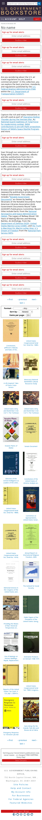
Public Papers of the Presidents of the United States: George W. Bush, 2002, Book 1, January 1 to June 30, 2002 (31, 619)
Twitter (17, 814)
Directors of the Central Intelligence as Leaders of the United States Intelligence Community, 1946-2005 (11, 481)
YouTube (24, 814)
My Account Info (21, 792)
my (9, 19)
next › (34, 299)
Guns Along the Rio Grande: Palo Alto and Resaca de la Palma (31, 728)
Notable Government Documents (15, 198)
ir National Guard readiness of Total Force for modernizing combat (19, 122)
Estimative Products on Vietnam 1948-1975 (31, 658)
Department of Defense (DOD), (15, 223)
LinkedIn (31, 814)
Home (3, 23)
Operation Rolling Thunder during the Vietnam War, (20, 118)
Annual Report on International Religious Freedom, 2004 (31, 555)
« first (10, 299)
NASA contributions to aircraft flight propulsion (20, 125)
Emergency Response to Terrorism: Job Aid (11, 734)
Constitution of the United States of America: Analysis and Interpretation (31, 481)
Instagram (21, 814)
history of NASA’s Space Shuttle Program (20, 129)
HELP (22, 19)
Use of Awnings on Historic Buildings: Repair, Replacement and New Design (11, 658)
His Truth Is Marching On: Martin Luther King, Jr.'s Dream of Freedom (21, 228)
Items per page (17, 315)
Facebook (14, 814)
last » (22, 303)
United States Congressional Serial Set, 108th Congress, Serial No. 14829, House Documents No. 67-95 (31, 688)
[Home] (21, 14)
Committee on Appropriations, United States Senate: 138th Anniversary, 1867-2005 (31, 518)
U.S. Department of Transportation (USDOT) (15, 92)
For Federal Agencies (21, 799)
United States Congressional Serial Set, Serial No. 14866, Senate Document (11, 510)
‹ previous (22, 299)
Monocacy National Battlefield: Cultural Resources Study (31, 382)
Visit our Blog (21, 811)
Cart (37, 19)
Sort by (13, 311)
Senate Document (31, 446)
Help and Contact (21, 788)
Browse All (11, 23)
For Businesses (21, 795)
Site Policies (21, 784)
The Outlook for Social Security (31, 587)
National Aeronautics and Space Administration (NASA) (19, 213)
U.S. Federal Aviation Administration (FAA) (18, 87)
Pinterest (28, 814)
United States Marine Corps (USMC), (19, 224)
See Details (21, 760)
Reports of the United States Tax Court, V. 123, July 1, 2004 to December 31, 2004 (11, 691)
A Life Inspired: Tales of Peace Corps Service (11, 385)
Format (8, 308)
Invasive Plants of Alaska (11, 447)
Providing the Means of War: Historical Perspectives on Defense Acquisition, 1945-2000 (11, 626)
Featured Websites (21, 802)
